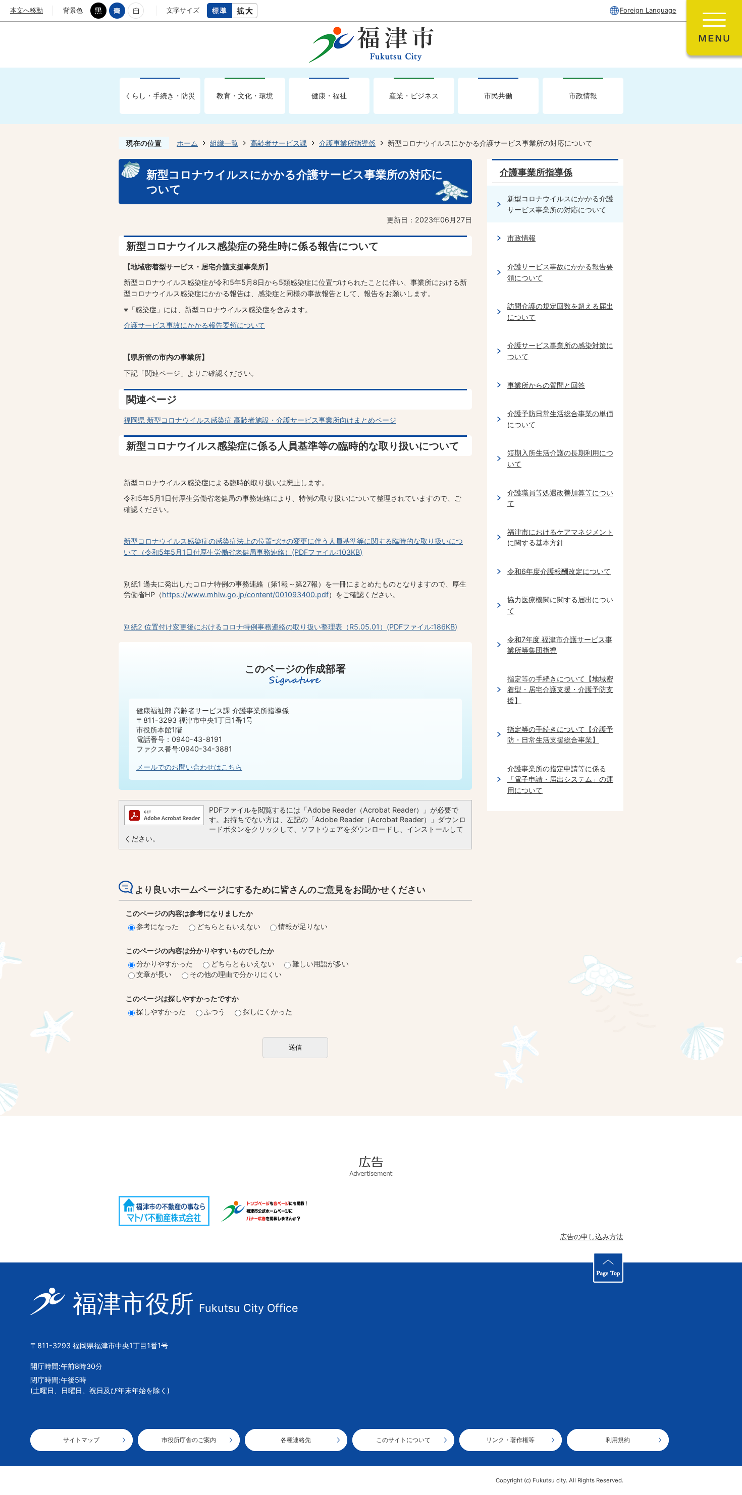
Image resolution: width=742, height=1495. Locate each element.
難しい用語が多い (320, 963)
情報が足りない (303, 926)
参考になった (157, 926)
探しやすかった (161, 1011)
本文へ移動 (26, 10)
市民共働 (498, 95)
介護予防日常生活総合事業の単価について (560, 419)
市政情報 (583, 95)
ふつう (214, 1011)
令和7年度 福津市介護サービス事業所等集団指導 (559, 645)
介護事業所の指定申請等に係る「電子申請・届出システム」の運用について (560, 779)
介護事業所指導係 (347, 143)
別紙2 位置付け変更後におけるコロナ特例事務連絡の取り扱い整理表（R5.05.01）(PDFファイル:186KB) (290, 626)
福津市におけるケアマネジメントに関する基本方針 (560, 537)
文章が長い (154, 974)
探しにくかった (267, 1011)
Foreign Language (648, 10)
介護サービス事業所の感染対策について (560, 351)
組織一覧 (224, 143)
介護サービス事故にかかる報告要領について (194, 325)
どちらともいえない (228, 926)
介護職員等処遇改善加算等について (560, 498)
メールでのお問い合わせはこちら (189, 767)
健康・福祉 (329, 95)
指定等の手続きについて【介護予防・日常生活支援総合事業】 (560, 734)
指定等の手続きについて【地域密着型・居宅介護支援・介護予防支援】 (560, 689)
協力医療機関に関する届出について (560, 605)
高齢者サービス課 (278, 143)
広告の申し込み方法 (591, 1236)
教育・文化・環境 (245, 95)
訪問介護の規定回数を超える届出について (560, 311)
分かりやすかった (164, 963)
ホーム (187, 143)
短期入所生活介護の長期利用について (560, 458)
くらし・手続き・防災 (160, 95)
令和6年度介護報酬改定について (559, 571)
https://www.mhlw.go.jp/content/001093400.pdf (245, 594)
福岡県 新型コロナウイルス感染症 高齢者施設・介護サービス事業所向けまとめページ (260, 420)
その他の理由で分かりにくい (236, 974)
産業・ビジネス (414, 95)
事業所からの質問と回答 (546, 385)
